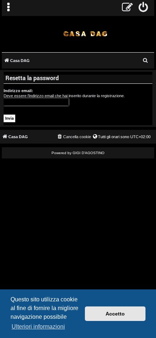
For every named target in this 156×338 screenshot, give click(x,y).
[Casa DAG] (85, 34)
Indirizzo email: (18, 90)
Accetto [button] (115, 314)
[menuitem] (143, 8)
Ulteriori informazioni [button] (38, 326)
